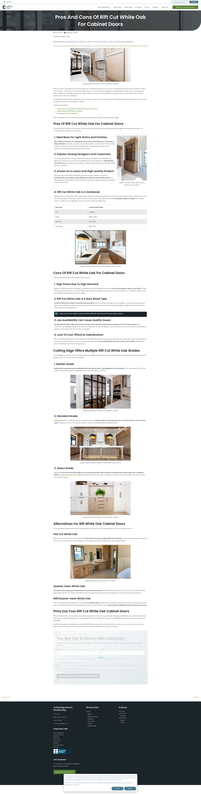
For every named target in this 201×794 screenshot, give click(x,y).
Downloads (56, 737)
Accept (118, 788)
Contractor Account (58, 735)
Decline (130, 788)
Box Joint (122, 720)
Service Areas (56, 741)
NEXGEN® (123, 716)
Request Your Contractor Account (64, 772)
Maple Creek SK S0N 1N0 (60, 717)
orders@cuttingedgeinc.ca (60, 723)
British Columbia (93, 716)
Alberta (90, 714)
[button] (179, 2)
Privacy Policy (56, 739)
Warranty (55, 747)
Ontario (90, 723)
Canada (88, 711)
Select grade (57, 472)
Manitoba (90, 719)
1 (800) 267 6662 (7, 2)
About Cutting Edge (58, 733)
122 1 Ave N (56, 714)
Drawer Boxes (122, 718)
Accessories (122, 711)
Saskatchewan (92, 726)
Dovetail (122, 722)
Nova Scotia (91, 721)
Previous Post (5, 697)
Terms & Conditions (58, 745)
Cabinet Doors (122, 713)
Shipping (55, 743)
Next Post (197, 697)
